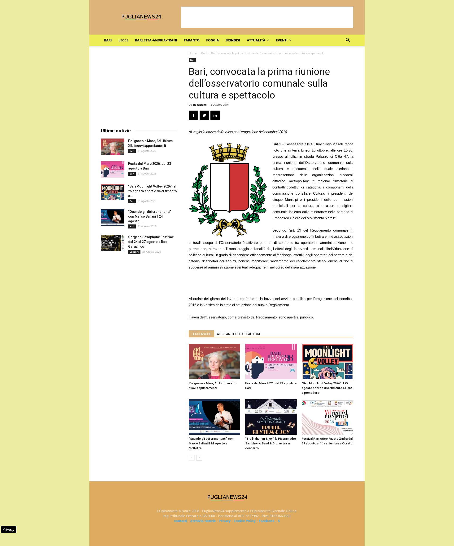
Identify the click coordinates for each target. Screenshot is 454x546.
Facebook (267, 521)
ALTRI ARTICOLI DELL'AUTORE (239, 334)
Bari (108, 40)
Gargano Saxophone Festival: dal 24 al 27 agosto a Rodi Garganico (151, 241)
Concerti (134, 251)
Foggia (212, 40)
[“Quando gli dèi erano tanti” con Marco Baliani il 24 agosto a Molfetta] (214, 417)
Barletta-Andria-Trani (156, 40)
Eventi (282, 40)
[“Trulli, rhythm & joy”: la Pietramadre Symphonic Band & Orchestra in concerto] (271, 417)
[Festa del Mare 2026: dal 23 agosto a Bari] (271, 361)
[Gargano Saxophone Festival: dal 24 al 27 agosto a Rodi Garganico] (112, 243)
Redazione (200, 104)
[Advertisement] (267, 17)
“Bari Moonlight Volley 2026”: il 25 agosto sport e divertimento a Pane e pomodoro (327, 387)
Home (193, 53)
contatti (180, 521)
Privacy (225, 521)
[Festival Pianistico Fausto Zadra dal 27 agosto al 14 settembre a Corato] (327, 417)
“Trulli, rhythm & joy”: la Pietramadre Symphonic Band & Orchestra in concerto (270, 443)
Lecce (123, 40)
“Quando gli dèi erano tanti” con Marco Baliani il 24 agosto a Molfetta (211, 443)
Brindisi (233, 40)
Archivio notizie (203, 521)
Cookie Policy (245, 521)
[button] (347, 40)
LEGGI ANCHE (201, 334)
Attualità (256, 40)
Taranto (192, 40)
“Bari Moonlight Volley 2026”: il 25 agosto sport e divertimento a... (152, 191)
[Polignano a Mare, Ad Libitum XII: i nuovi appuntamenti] (214, 361)
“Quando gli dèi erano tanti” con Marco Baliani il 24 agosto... (149, 216)
